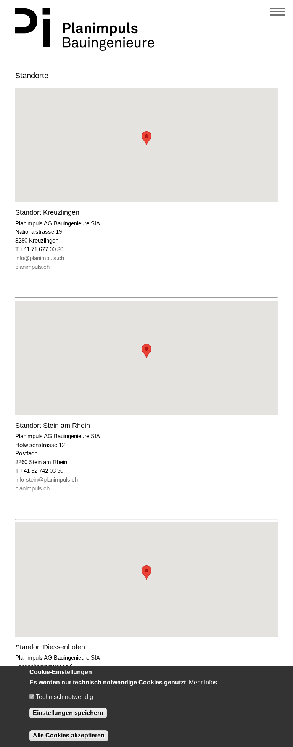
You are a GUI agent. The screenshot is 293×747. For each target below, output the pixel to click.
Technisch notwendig (64, 697)
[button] (146, 138)
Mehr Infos (203, 682)
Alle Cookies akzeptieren (69, 735)
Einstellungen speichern (68, 713)
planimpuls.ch (32, 266)
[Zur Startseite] (84, 48)
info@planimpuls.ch (39, 258)
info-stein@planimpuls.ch (46, 479)
